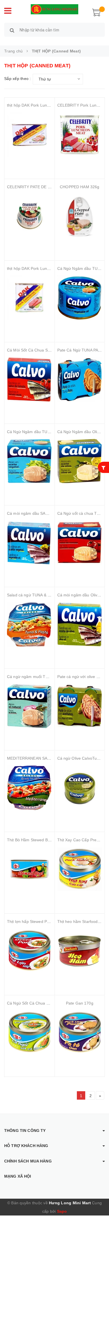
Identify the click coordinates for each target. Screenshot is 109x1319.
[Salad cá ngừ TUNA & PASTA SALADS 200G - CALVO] (29, 624)
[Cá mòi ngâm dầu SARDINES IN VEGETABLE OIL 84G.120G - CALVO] (29, 543)
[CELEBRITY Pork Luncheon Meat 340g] (79, 135)
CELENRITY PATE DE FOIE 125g (37, 187)
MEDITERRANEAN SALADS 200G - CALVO (46, 758)
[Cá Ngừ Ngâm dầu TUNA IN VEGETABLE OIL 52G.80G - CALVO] (29, 461)
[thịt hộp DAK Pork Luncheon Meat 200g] (29, 135)
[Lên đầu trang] (97, 1302)
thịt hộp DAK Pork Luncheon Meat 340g (43, 268)
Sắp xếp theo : (17, 78)
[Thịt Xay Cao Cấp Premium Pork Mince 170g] (79, 869)
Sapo (62, 1211)
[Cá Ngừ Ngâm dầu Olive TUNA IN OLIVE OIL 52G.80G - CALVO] (79, 461)
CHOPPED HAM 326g (79, 187)
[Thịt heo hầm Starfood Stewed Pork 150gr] (79, 951)
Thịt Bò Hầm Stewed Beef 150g (35, 840)
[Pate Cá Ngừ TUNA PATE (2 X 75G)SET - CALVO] (79, 380)
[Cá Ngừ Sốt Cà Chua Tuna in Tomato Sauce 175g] (29, 1033)
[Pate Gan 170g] (79, 1033)
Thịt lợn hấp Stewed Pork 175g (35, 921)
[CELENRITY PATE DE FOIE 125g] (29, 216)
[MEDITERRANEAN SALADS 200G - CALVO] (29, 788)
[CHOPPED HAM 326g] (79, 216)
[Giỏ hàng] (96, 12)
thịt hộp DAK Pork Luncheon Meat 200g (43, 105)
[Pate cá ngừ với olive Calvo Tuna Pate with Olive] (79, 706)
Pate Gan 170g (79, 1003)
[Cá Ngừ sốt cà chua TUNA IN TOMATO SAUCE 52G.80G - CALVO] (79, 543)
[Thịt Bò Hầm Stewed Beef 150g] (29, 869)
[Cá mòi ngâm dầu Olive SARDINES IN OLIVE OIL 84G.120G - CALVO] (79, 624)
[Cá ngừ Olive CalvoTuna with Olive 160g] (79, 788)
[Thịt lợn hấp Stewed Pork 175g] (29, 951)
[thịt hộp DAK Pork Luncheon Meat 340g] (29, 298)
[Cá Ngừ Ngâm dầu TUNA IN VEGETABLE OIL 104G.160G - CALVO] (79, 298)
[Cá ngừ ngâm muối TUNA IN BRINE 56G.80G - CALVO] (29, 706)
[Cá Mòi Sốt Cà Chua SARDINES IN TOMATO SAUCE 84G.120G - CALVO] (29, 380)
